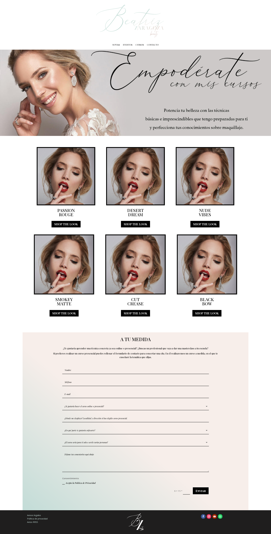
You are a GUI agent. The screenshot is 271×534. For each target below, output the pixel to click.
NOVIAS (116, 45)
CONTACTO (153, 45)
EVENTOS (127, 45)
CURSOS (140, 45)
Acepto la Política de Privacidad (81, 483)
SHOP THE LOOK (66, 224)
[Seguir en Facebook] (203, 516)
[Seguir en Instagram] (209, 516)
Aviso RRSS (32, 522)
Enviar (201, 491)
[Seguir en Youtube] (214, 516)
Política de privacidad (37, 518)
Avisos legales (34, 515)
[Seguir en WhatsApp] (220, 516)
